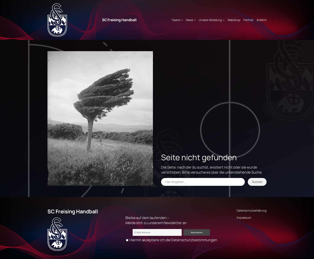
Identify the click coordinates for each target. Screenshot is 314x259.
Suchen (257, 182)
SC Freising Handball (119, 19)
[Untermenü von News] (195, 20)
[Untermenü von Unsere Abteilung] (224, 20)
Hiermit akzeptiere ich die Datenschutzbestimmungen (173, 239)
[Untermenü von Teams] (182, 20)
